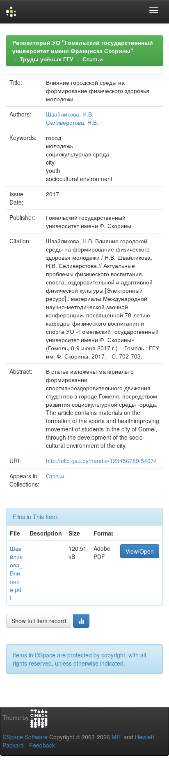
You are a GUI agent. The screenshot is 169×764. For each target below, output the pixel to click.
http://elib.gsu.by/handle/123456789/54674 (101, 461)
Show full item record (38, 621)
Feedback (42, 745)
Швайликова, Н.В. (70, 114)
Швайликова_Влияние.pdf (16, 573)
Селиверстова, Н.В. (72, 122)
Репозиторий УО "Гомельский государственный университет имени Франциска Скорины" (82, 46)
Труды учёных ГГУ (46, 59)
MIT (117, 737)
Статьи (92, 59)
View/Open (140, 551)
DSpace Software (25, 737)
